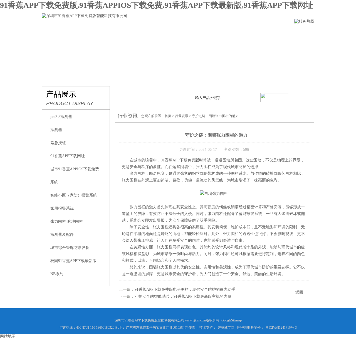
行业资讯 (175, 32)
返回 (299, 292)
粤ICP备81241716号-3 (281, 328)
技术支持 (206, 32)
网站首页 (51, 32)
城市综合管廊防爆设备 (69, 248)
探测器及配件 (62, 235)
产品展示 (144, 32)
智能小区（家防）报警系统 (73, 195)
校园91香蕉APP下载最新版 (73, 261)
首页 (168, 116)
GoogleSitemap (231, 320)
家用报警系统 (62, 208)
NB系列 (56, 274)
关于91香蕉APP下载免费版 (97, 32)
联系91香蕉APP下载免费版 (284, 32)
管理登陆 (243, 328)
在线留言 (237, 32)
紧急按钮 (58, 143)
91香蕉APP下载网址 (67, 156)
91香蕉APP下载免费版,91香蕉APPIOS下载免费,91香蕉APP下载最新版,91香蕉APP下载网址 (156, 5)
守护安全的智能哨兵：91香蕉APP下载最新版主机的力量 (183, 296)
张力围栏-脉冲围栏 (66, 221)
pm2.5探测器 (61, 117)
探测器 (56, 130)
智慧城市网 (225, 328)
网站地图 (8, 336)
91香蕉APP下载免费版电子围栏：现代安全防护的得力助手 (185, 289)
